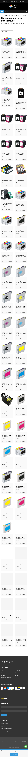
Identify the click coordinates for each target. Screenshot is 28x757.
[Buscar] (26, 11)
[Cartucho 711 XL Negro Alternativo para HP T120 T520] (17, 645)
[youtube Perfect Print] (7, 662)
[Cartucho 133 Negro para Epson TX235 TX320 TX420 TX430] (17, 236)
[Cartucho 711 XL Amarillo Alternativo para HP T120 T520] (3, 620)
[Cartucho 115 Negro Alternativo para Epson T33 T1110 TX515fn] (17, 492)
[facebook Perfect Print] (4, 662)
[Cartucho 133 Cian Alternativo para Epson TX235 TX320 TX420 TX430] (3, 466)
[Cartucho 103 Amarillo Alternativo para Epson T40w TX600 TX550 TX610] (3, 518)
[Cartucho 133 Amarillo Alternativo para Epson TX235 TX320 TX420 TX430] (3, 441)
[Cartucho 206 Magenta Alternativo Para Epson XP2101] (3, 338)
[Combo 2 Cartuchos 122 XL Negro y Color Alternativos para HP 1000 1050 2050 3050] (3, 134)
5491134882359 (4, 723)
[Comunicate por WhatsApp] (25, 746)
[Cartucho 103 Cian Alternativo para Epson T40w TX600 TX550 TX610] (3, 543)
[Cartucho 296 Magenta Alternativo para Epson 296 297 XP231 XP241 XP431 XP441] (3, 287)
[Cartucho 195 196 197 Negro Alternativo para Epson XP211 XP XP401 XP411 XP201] (3, 83)
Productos (17, 670)
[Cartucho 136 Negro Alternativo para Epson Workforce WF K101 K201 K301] (3, 415)
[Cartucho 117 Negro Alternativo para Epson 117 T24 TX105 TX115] (3, 492)
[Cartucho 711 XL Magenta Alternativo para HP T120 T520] (17, 620)
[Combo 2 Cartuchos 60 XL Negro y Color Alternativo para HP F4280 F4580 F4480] (17, 83)
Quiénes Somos (18, 672)
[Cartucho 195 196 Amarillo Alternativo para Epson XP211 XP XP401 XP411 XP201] (17, 363)
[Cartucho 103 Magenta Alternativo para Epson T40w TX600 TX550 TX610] (17, 518)
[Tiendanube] (14, 747)
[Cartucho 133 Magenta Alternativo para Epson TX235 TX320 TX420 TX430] (17, 441)
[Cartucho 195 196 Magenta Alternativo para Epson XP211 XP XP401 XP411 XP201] (3, 389)
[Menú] (2, 11)
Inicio (2, 15)
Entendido (14, 754)
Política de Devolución (6, 677)
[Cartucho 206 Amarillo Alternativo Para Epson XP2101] (17, 312)
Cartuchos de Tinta (8, 15)
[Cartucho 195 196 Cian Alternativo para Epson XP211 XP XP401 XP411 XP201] (17, 389)
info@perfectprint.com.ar (6, 728)
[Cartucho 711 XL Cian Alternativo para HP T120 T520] (3, 645)
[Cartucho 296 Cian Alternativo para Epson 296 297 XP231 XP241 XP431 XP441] (17, 287)
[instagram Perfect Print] (2, 662)
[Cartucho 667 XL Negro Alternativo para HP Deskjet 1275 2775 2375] (17, 108)
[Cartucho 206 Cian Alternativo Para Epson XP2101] (17, 338)
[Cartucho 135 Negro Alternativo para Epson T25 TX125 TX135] (17, 414)
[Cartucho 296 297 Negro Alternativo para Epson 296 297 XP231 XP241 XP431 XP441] (3, 312)
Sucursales (3, 672)
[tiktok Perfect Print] (9, 662)
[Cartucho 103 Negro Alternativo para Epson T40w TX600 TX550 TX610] (17, 543)
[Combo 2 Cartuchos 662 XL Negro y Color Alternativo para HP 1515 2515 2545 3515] (17, 134)
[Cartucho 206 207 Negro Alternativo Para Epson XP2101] (3, 363)
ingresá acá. (23, 741)
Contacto (17, 675)
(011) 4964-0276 (4, 726)
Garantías (3, 675)
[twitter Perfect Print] (12, 662)
